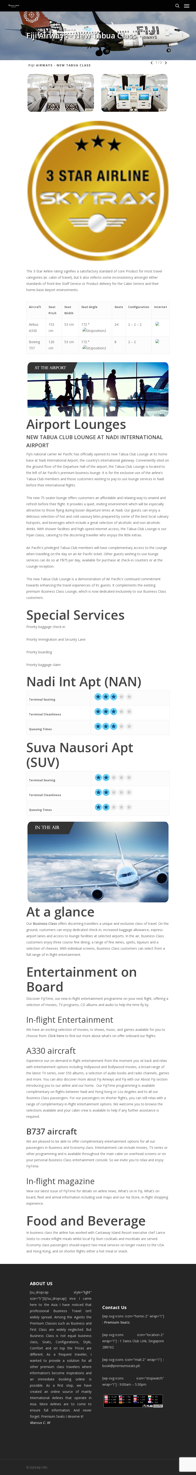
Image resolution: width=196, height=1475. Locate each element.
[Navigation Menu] (186, 5)
